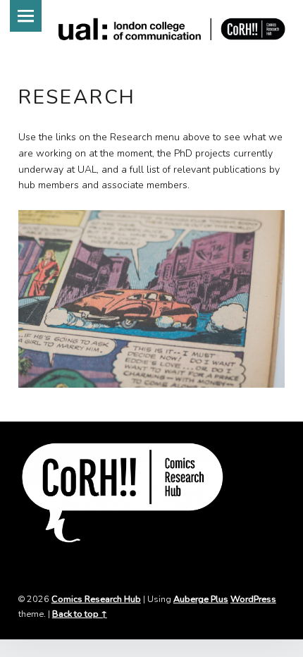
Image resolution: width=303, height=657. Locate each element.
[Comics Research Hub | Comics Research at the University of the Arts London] (172, 30)
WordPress (253, 599)
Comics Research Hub (96, 599)
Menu (26, 16)
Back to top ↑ (79, 614)
